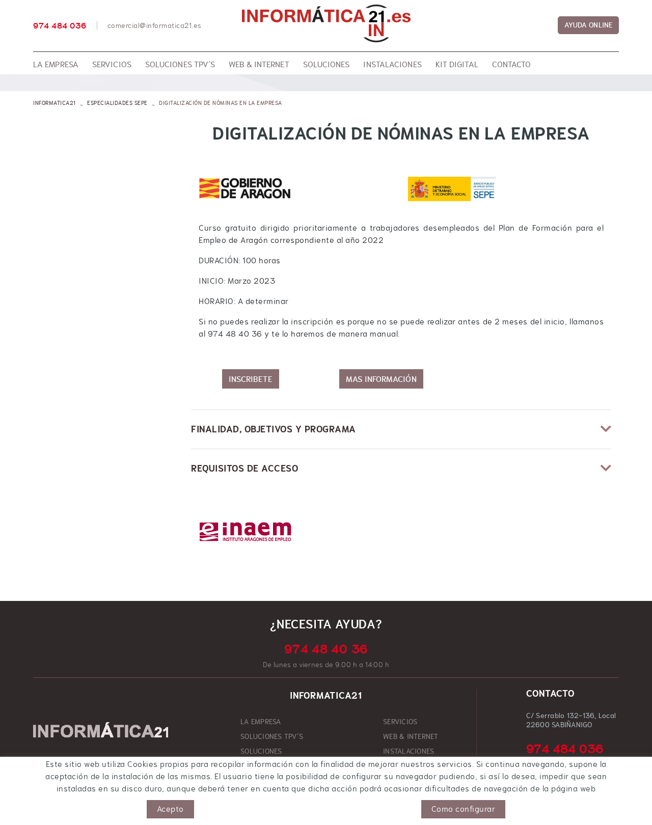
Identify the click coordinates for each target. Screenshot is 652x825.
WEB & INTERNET (411, 736)
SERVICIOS (400, 722)
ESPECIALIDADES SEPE (117, 102)
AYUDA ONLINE (588, 25)
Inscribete (251, 379)
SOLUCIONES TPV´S (271, 736)
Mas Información (381, 379)
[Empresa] (325, 24)
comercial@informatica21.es (154, 25)
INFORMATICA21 (54, 102)
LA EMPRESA (260, 722)
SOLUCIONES (261, 751)
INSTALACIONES (408, 751)
